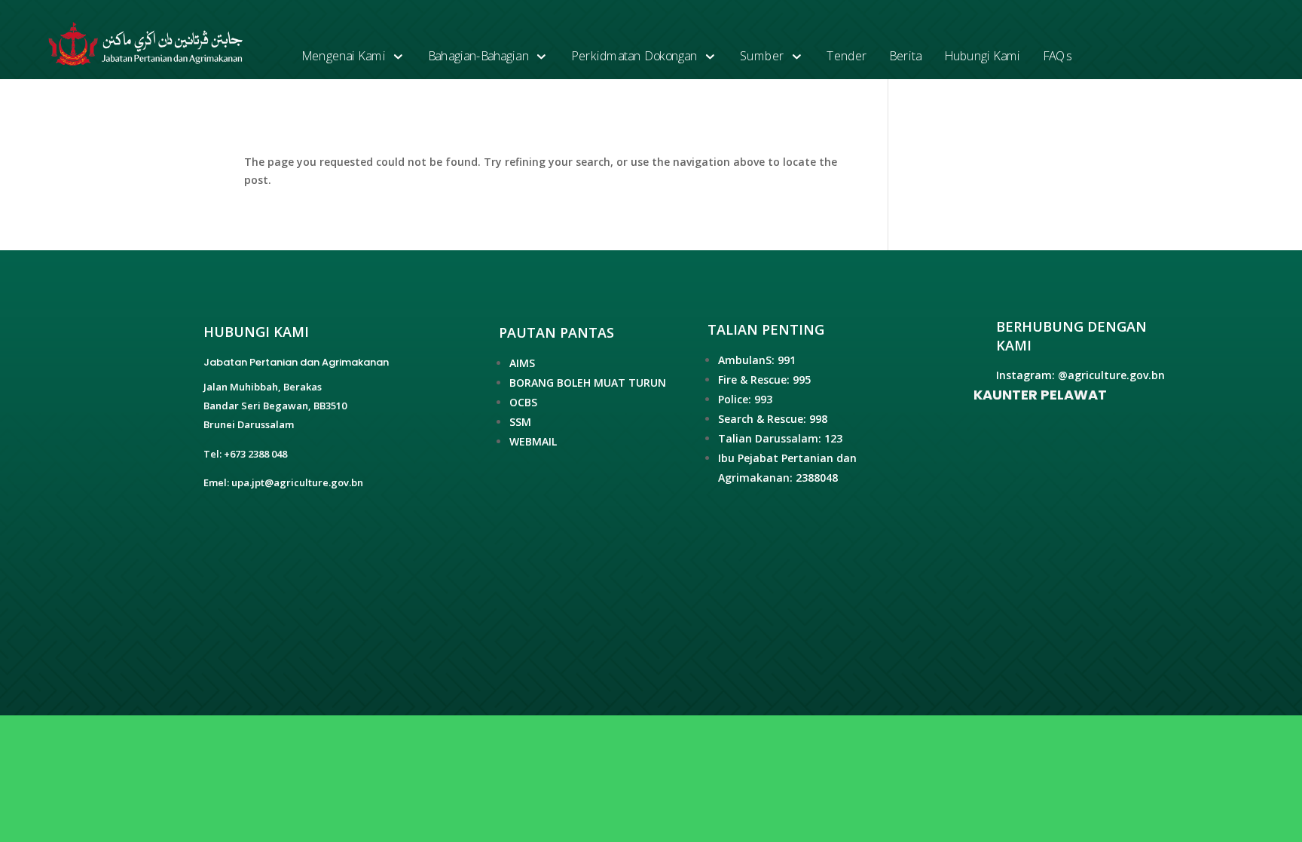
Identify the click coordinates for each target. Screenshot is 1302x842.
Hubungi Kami (981, 56)
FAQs (1057, 56)
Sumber (762, 56)
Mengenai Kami (343, 56)
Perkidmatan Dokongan (634, 56)
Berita (905, 56)
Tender (847, 56)
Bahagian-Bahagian (478, 56)
